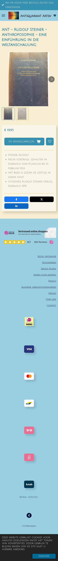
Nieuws (52, 293)
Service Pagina (48, 269)
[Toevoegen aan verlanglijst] (50, 141)
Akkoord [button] (44, 556)
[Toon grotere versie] (29, 430)
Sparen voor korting (44, 275)
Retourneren (49, 262)
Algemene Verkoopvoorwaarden (38, 287)
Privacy (52, 281)
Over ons (51, 299)
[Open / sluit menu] (3, 15)
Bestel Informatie (47, 256)
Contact (51, 305)
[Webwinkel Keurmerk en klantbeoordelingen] (29, 233)
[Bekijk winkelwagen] (54, 15)
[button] (8, 113)
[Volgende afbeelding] (51, 79)
